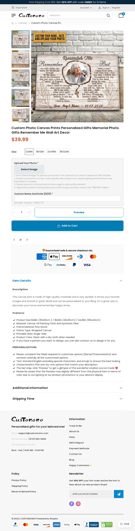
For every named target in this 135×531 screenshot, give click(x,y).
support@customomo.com (33, 433)
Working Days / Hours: (23, 444)
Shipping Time (23, 399)
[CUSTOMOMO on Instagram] (78, 503)
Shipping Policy (20, 486)
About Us (74, 431)
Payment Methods (79, 448)
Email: (15, 433)
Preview (79, 212)
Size (14, 152)
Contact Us (75, 454)
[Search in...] (108, 15)
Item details (22, 281)
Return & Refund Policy (24, 491)
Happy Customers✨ (80, 465)
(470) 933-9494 (37, 439)
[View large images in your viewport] (117, 116)
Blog (71, 459)
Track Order (21, 7)
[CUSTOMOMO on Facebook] (71, 503)
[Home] (13, 23)
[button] (119, 76)
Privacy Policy (19, 480)
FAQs (72, 437)
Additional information (30, 388)
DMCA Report (76, 442)
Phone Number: (20, 439)
